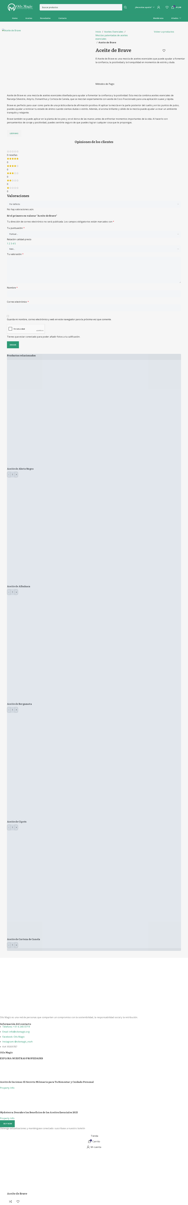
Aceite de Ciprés (16, 821)
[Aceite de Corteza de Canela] (60, 883)
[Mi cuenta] (158, 7)
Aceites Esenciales (113, 31)
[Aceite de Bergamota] (60, 648)
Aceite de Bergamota (19, 703)
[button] (7, 1123)
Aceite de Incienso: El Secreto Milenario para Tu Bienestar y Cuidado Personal (47, 1082)
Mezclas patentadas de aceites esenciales (111, 37)
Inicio (98, 31)
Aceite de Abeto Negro (20, 468)
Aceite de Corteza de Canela (23, 939)
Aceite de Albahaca (18, 586)
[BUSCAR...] (125, 7)
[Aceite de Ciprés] (60, 766)
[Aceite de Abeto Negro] (60, 413)
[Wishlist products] (167, 7)
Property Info (7, 1087)
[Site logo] (20, 7)
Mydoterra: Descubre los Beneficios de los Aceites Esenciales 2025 (39, 1112)
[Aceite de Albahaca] (60, 530)
